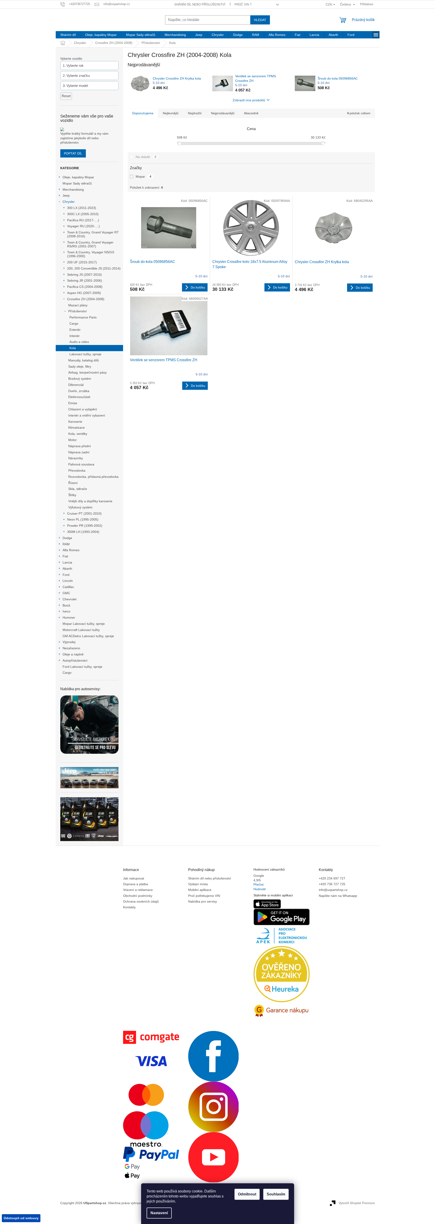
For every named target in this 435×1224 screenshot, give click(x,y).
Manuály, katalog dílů (83, 360)
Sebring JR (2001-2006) (84, 280)
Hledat (260, 20)
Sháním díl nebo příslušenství (199, 4)
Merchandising (73, 189)
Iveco (66, 611)
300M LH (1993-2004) (83, 532)
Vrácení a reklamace (138, 890)
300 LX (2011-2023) (81, 208)
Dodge (67, 538)
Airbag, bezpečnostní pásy (87, 372)
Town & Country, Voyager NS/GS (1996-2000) (90, 254)
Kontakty (129, 907)
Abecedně (251, 113)
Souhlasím (276, 1194)
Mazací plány (77, 305)
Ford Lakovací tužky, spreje (82, 666)
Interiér (74, 336)
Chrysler (69, 201)
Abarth (67, 568)
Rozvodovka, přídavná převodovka (93, 476)
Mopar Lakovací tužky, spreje (84, 623)
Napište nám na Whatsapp (338, 896)
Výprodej (69, 642)
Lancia (67, 562)
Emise (72, 403)
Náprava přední (79, 446)
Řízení (73, 483)
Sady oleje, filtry (79, 366)
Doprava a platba (135, 884)
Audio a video (79, 342)
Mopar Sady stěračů (77, 183)
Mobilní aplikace (199, 890)
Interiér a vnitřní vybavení (86, 415)
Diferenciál (76, 385)
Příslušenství (77, 311)
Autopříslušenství (75, 660)
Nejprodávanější (223, 113)
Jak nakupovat (133, 878)
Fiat (65, 556)
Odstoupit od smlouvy (21, 1218)
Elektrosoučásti (79, 397)
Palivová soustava (81, 464)
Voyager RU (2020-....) (83, 226)
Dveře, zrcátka (78, 391)
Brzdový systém (79, 378)
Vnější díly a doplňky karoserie (90, 501)
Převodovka (76, 470)
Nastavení (159, 1213)
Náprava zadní (79, 452)
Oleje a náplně (73, 654)
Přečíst (258, 884)
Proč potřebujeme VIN (204, 896)
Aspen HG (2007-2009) (84, 293)
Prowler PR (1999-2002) (84, 525)
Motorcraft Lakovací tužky (81, 630)
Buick (66, 605)
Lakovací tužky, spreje (85, 354)
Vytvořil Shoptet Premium (357, 1203)
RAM (66, 544)
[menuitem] (68, 34)
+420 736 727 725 (332, 884)
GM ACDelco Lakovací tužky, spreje (88, 636)
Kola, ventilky (77, 434)
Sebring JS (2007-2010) (84, 274)
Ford (66, 575)
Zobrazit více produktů (249, 100)
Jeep (66, 195)
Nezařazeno (71, 648)
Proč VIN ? (243, 4)
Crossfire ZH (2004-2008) (85, 299)
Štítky (72, 495)
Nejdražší (195, 113)
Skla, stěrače (77, 489)
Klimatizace (76, 427)
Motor (72, 440)
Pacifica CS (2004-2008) (85, 287)
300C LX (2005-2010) (83, 214)
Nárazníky (75, 458)
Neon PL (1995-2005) (82, 519)
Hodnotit (259, 889)
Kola (72, 348)
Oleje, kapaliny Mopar (78, 177)
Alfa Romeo (71, 550)
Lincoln (68, 581)
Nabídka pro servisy (202, 901)
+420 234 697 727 (332, 878)
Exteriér (75, 329)
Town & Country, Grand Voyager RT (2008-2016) (93, 234)
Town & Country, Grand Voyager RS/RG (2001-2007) (90, 244)
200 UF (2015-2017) (82, 262)
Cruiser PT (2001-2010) (84, 513)
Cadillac (68, 587)
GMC (66, 593)
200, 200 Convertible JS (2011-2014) (94, 268)
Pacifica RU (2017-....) (83, 220)
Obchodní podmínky (137, 896)
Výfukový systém (80, 507)
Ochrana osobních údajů (141, 901)
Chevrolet (69, 599)
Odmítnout (247, 1194)
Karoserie (75, 421)
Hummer (69, 617)
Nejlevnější (171, 113)
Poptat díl (73, 153)
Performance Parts (83, 317)
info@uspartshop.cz (333, 890)
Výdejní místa (198, 884)
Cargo (73, 323)
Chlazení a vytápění (82, 409)
